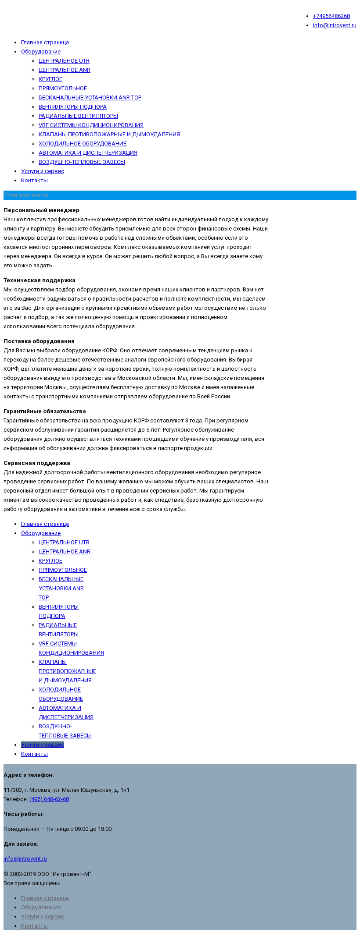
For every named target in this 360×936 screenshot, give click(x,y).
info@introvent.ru (334, 25)
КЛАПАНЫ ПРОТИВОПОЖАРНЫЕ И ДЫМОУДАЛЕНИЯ (109, 134)
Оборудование (41, 51)
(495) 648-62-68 (49, 799)
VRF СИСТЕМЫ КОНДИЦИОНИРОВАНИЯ (91, 125)
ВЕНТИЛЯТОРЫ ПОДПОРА (73, 106)
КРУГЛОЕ (50, 79)
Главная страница (45, 42)
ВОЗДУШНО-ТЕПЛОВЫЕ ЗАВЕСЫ (82, 162)
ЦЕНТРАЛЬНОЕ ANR (64, 70)
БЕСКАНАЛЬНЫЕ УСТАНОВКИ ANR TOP (90, 97)
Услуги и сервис (42, 171)
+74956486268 (331, 16)
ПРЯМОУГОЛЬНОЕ (63, 88)
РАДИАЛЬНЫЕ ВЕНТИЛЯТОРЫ (78, 116)
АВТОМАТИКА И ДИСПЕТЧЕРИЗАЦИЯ (88, 152)
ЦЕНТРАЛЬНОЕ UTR (64, 60)
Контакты (34, 180)
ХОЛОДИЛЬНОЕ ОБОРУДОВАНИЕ (82, 143)
